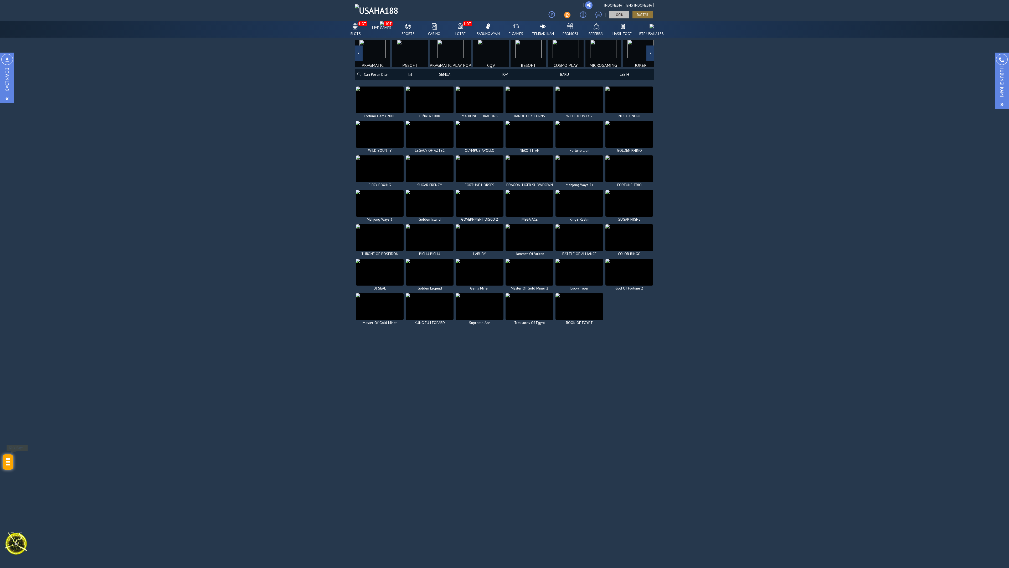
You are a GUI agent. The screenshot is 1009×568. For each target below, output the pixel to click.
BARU (564, 74)
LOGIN (619, 15)
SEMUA (444, 74)
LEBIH (624, 74)
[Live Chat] (598, 15)
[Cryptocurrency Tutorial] (567, 15)
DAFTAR (642, 15)
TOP (504, 74)
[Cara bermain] (551, 15)
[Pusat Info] (583, 15)
